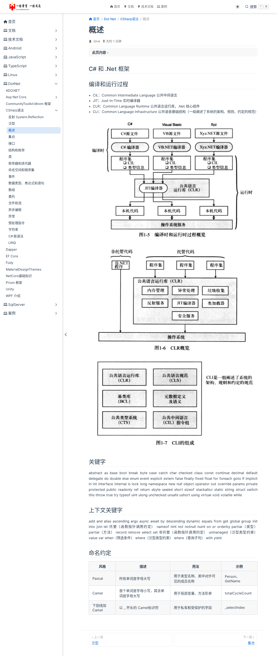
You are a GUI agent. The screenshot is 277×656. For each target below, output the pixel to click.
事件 (11, 177)
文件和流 (14, 203)
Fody (9, 263)
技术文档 (147, 6)
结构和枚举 (16, 150)
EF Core (12, 256)
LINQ (12, 243)
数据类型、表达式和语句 (26, 183)
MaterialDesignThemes (23, 269)
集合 (11, 137)
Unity (10, 289)
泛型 (11, 123)
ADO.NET (13, 90)
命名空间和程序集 (21, 170)
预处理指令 (16, 223)
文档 (131, 6)
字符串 (13, 229)
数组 (11, 190)
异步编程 (14, 210)
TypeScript (17, 66)
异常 (11, 216)
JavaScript (17, 57)
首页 (117, 6)
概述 (11, 130)
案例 (164, 6)
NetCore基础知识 (19, 276)
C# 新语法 (15, 236)
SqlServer (16, 304)
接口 (11, 143)
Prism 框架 (14, 283)
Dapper (11, 249)
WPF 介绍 (13, 296)
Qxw (96, 41)
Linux (12, 75)
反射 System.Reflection (26, 117)
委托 (11, 196)
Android (14, 48)
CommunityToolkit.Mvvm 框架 (28, 104)
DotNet (14, 84)
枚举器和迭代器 (19, 163)
